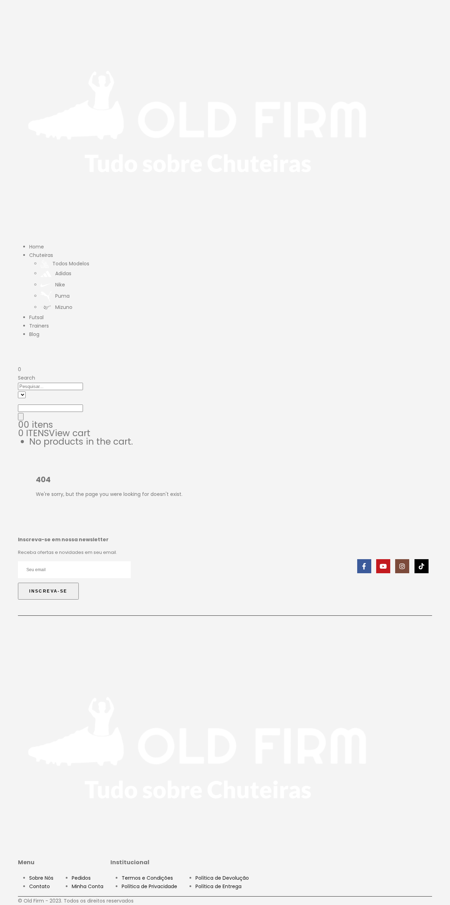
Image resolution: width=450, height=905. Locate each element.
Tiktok (421, 566)
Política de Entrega (218, 886)
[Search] (21, 416)
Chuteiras (41, 255)
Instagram (402, 566)
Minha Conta (87, 886)
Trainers (39, 325)
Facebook (364, 566)
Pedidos (81, 877)
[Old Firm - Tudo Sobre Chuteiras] (198, 119)
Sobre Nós (41, 877)
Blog (34, 334)
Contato (39, 886)
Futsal (36, 317)
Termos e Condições (147, 877)
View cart (69, 433)
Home (36, 246)
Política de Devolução (222, 877)
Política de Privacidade (149, 886)
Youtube (383, 566)
